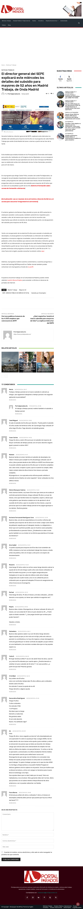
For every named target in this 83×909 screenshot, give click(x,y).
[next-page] (6, 376)
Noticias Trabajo (11, 65)
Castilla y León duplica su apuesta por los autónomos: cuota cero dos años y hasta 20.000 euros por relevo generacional (73, 127)
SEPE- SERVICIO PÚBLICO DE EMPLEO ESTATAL (15, 293)
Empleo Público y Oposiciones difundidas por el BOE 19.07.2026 (10, 369)
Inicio (3, 65)
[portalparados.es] (3, 93)
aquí (42, 251)
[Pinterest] (44, 897)
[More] (42, 100)
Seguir (69, 76)
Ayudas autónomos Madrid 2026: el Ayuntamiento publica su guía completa (73, 138)
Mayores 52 (22, 290)
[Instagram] (33, 897)
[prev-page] (3, 376)
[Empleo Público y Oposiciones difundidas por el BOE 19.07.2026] (10, 362)
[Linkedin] (39, 897)
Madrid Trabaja (12, 290)
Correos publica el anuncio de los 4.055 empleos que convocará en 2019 (13, 318)
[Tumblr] (50, 897)
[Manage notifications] (78, 904)
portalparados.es (14, 94)
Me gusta (60, 76)
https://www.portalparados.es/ (22, 334)
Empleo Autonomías (45, 364)
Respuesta (12, 400)
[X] (56, 897)
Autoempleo (69, 121)
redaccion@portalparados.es (47, 892)
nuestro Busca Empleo (14, 280)
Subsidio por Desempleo (38, 293)
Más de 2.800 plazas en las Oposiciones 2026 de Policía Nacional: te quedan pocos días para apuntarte (27, 367)
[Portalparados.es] (12, 9)
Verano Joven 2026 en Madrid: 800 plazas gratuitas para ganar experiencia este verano (45, 369)
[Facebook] (27, 897)
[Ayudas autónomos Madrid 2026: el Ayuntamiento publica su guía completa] (60, 136)
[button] (79, 23)
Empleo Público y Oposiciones (10, 365)
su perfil (30, 267)
